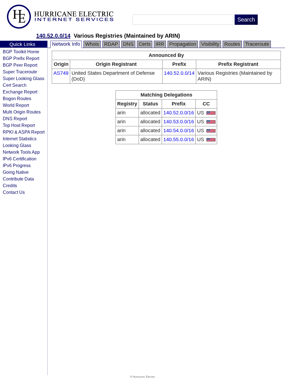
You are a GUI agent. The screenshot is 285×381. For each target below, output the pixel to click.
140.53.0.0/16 (178, 121)
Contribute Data (18, 178)
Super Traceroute (20, 71)
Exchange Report (20, 91)
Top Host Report (19, 125)
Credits (10, 185)
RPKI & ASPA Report (24, 131)
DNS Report (15, 118)
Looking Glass (17, 145)
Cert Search (14, 85)
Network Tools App (21, 152)
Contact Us (14, 192)
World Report (16, 105)
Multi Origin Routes (22, 111)
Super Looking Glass (23, 78)
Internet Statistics (19, 138)
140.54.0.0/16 (178, 130)
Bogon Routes (17, 98)
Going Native (16, 172)
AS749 (60, 73)
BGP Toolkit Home (21, 51)
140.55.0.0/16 (178, 139)
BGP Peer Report (20, 64)
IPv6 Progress (17, 165)
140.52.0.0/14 (53, 36)
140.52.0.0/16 (178, 112)
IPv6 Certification (19, 158)
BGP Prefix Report (21, 58)
